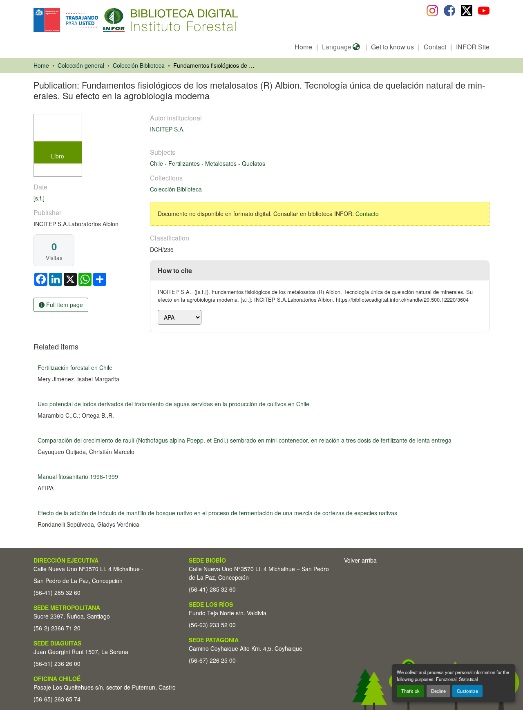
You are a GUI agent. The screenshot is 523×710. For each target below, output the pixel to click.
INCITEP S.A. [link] (167, 129)
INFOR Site (472, 46)
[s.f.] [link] (39, 198)
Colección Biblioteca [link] (139, 65)
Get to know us (392, 46)
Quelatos (253, 163)
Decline (438, 691)
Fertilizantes (184, 163)
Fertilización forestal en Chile (75, 367)
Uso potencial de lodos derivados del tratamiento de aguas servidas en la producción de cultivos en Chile (173, 404)
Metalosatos (221, 163)
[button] (100, 20)
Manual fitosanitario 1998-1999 (78, 476)
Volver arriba (360, 560)
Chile (157, 163)
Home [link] (41, 65)
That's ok (410, 691)
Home (303, 46)
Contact (435, 46)
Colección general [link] (81, 65)
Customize (467, 691)
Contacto (367, 213)
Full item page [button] (64, 304)
